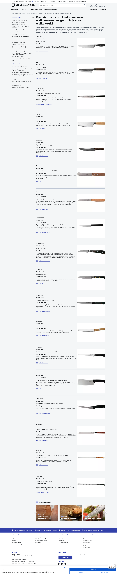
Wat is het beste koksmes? (19, 24)
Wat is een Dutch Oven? (18, 44)
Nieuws (85, 537)
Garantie (61, 538)
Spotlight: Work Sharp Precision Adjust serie (22, 59)
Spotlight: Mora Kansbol (18, 56)
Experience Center (87, 540)
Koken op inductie (16, 49)
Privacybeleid (64, 567)
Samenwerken (86, 547)
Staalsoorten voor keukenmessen (20, 87)
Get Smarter (29, 13)
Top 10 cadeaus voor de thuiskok (20, 36)
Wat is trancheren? (16, 85)
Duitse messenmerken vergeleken (20, 72)
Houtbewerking (39, 544)
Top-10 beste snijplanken (18, 22)
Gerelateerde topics (16, 17)
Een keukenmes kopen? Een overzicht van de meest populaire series (22, 75)
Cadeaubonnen (86, 542)
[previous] (38, 512)
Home (13, 13)
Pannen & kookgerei (16, 545)
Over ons (85, 538)
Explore (24, 9)
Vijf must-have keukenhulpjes (19, 47)
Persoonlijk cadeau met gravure (20, 51)
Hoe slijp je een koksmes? (18, 34)
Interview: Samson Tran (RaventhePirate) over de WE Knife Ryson (22, 53)
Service (61, 537)
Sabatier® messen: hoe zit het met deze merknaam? (22, 82)
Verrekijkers (38, 542)
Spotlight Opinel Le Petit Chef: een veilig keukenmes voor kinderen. (22, 69)
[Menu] (114, 565)
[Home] (23, 5)
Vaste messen (15, 538)
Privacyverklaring (63, 542)
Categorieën (14, 9)
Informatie (35, 13)
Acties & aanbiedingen (50, 9)
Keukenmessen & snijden (20, 13)
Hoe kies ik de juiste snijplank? (19, 30)
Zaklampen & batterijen (41, 540)
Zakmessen (14, 537)
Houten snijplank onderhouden (19, 20)
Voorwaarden (62, 544)
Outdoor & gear (39, 537)
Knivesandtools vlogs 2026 (18, 42)
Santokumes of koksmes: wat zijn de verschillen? (21, 27)
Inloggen (96, 6)
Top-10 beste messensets (18, 32)
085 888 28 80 (16, 554)
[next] (102, 512)
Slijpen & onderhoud (16, 542)
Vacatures (85, 545)
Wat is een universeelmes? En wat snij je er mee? (22, 78)
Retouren (61, 540)
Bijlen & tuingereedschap (41, 538)
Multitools (14, 540)
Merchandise (86, 544)
